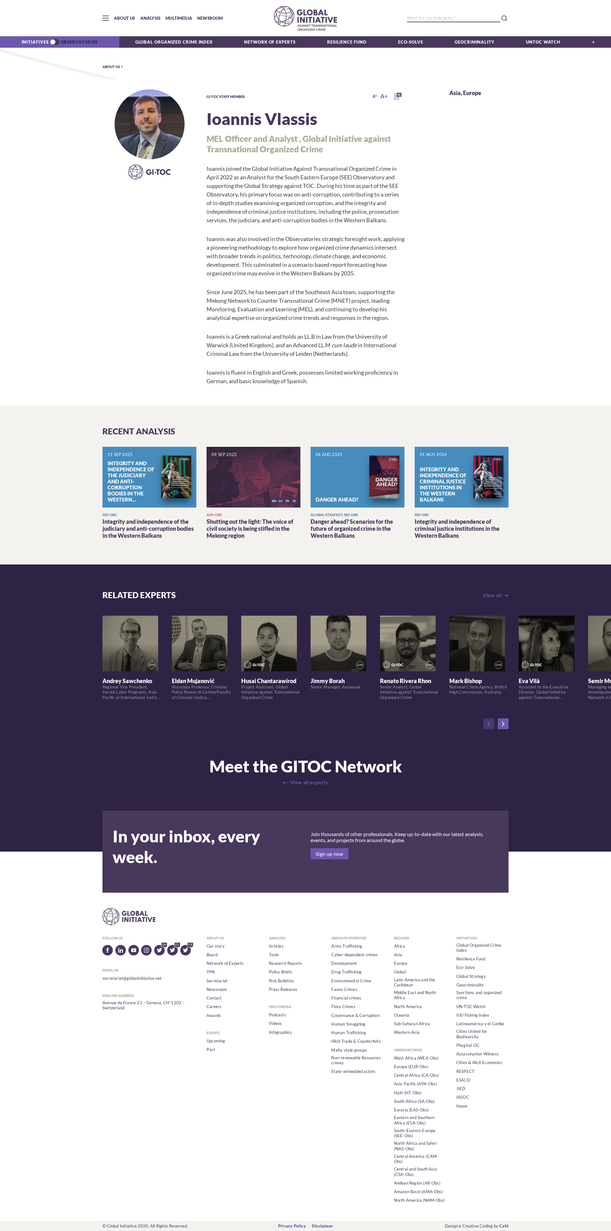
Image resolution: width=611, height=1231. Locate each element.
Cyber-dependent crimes (354, 954)
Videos (275, 1023)
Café (504, 1225)
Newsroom (210, 18)
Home (462, 1106)
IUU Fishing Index (472, 1015)
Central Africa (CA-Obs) (416, 1075)
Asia (455, 92)
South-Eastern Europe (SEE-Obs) (415, 1133)
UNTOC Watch (543, 42)
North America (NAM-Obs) (419, 1200)
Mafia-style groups (349, 1050)
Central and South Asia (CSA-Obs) (415, 1171)
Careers (214, 1006)
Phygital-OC (468, 1045)
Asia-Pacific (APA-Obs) (415, 1083)
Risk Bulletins (281, 980)
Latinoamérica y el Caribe (480, 1023)
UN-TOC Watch (470, 1006)
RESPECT (465, 1071)
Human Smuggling (348, 1024)
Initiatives (35, 42)
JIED (461, 1088)
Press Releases (283, 989)
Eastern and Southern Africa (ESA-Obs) (414, 1120)
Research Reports (285, 963)
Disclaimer (322, 1225)
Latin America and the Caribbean (414, 982)
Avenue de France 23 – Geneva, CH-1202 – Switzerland (143, 1005)
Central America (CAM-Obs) (416, 1159)
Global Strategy (471, 976)
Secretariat (217, 980)
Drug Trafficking (346, 971)
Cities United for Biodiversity (471, 1034)
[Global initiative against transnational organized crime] (305, 18)
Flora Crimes (343, 1006)
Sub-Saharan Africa (412, 1023)
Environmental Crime (351, 980)
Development (344, 963)
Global (400, 971)
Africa (399, 946)
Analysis (150, 18)
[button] (105, 18)
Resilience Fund (347, 42)
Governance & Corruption (355, 1015)
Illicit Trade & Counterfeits (356, 1041)
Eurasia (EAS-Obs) (411, 1109)
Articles (276, 946)
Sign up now (329, 854)
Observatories (79, 42)
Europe (472, 92)
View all (492, 595)
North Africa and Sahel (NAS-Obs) (415, 1146)
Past (211, 1049)
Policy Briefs (280, 971)
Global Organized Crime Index (174, 42)
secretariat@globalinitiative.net (132, 978)
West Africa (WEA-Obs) (416, 1058)
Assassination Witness (477, 1053)
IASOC (462, 1097)
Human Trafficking (348, 1032)
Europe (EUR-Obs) (411, 1066)
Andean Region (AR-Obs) (417, 1183)
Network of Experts (269, 42)
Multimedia (178, 18)
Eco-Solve (410, 42)
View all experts (309, 782)
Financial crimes (346, 997)
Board (212, 954)
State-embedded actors (353, 1071)
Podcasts (277, 1014)
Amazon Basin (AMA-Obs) (418, 1191)
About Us (111, 67)
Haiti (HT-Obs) (408, 1092)
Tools (274, 954)
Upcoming (216, 1040)
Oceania (401, 1015)
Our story (216, 946)
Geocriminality (475, 42)
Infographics (280, 1032)
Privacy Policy (292, 1225)
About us (124, 18)
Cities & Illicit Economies (479, 1062)
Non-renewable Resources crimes (356, 1060)
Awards (214, 1015)
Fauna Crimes (344, 989)
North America (408, 1006)
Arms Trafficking (346, 946)
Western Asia (406, 1032)
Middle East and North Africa (415, 995)
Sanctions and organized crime (479, 995)
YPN (211, 971)
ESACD (463, 1079)
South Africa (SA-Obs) (414, 1101)
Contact (214, 997)
